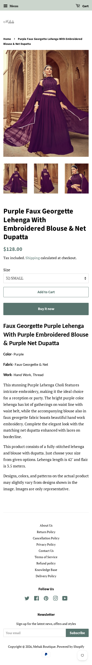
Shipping (32, 257)
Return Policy (46, 532)
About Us (46, 525)
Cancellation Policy (46, 538)
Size (6, 269)
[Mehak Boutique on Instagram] (55, 599)
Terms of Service (46, 557)
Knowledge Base (46, 570)
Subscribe (77, 633)
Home (7, 39)
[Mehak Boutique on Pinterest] (46, 599)
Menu (13, 6)
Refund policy (46, 563)
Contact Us (46, 551)
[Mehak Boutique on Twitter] (27, 599)
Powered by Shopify (70, 646)
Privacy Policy (46, 544)
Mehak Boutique (44, 646)
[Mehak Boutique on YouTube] (64, 599)
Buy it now (46, 308)
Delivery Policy (46, 576)
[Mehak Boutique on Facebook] (36, 599)
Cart (85, 6)
